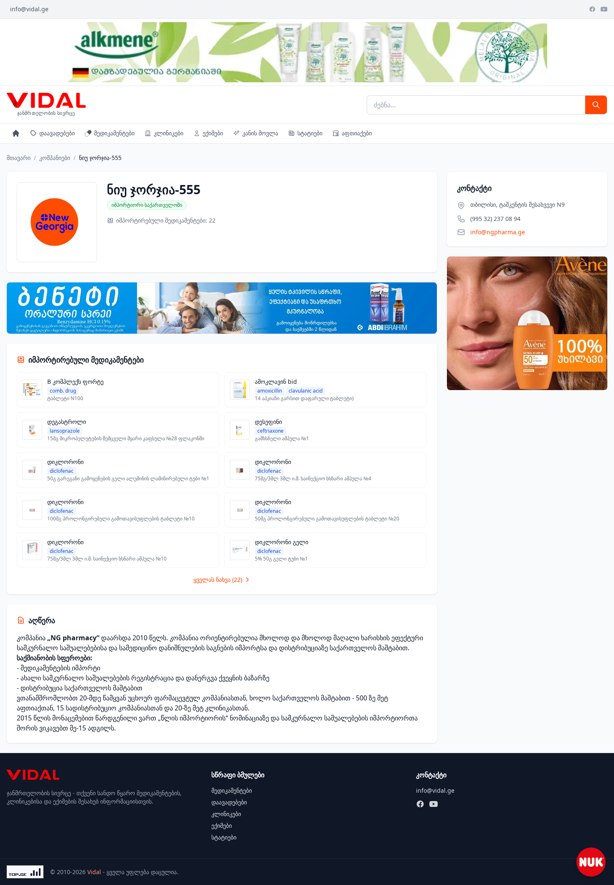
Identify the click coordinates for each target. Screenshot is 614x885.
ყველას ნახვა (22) (217, 579)
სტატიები (309, 133)
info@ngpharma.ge (497, 232)
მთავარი (18, 158)
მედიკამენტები (114, 133)
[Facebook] (592, 9)
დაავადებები (57, 133)
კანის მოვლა (260, 133)
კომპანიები (54, 158)
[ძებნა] (596, 105)
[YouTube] (604, 9)
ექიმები (213, 133)
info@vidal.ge (29, 9)
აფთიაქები (357, 133)
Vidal (94, 872)
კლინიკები (168, 133)
